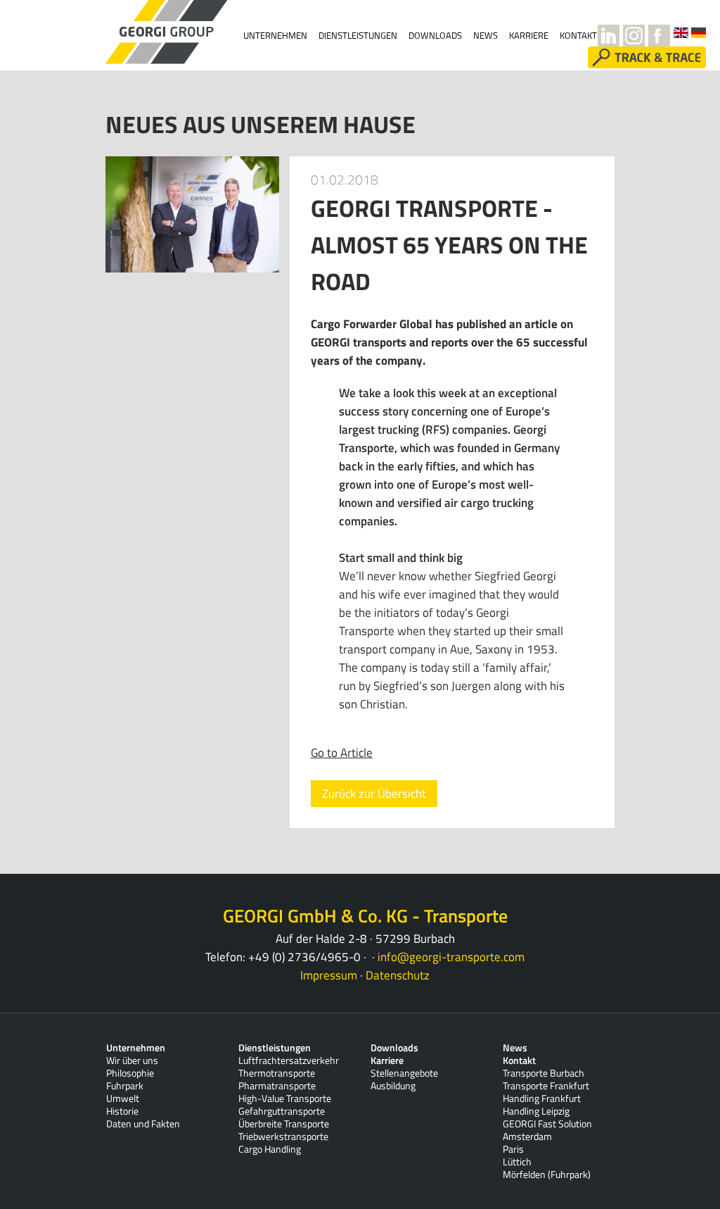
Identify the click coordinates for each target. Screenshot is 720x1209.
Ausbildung (393, 1086)
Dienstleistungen (358, 35)
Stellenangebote (404, 1073)
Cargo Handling (269, 1149)
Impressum (328, 975)
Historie (122, 1111)
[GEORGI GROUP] (143, 32)
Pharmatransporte (277, 1086)
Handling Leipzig (536, 1111)
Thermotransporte (276, 1073)
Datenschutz (398, 975)
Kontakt (519, 1060)
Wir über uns (132, 1060)
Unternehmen (275, 35)
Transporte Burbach (543, 1073)
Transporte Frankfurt (546, 1086)
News (485, 35)
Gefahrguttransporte (281, 1111)
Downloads (435, 35)
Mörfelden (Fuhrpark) (547, 1174)
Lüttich (517, 1162)
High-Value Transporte (284, 1098)
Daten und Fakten (143, 1124)
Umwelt (122, 1098)
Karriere (387, 1060)
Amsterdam (527, 1136)
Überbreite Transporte (283, 1124)
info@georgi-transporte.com (451, 957)
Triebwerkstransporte (283, 1136)
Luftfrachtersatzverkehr (288, 1060)
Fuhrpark (124, 1086)
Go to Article (342, 753)
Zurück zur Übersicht (374, 793)
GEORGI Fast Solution (547, 1124)
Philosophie (130, 1073)
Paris (513, 1149)
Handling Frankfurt (542, 1098)
